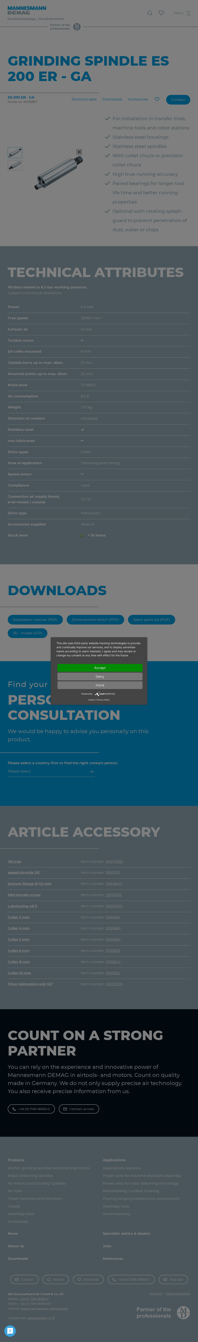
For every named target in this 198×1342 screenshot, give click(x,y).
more (100, 685)
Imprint (91, 699)
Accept (100, 668)
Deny (100, 676)
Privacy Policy (103, 699)
